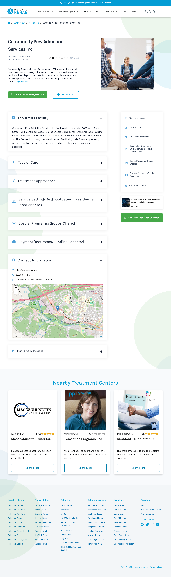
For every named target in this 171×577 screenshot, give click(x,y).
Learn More (33, 468)
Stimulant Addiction (96, 505)
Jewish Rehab (120, 523)
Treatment (119, 500)
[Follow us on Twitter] (147, 524)
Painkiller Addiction (95, 518)
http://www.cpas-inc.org (26, 270)
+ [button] (16, 287)
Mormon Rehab (120, 531)
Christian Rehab (120, 527)
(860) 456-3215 (23, 275)
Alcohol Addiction (95, 514)
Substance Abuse (97, 500)
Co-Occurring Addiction (124, 544)
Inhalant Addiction (95, 531)
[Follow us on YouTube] (157, 524)
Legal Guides (66, 539)
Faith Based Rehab (122, 535)
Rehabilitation (120, 510)
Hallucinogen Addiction (97, 523)
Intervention (66, 534)
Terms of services (141, 567)
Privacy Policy (155, 567)
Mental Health (67, 505)
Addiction (66, 500)
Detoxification (120, 505)
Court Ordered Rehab (70, 543)
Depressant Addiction (97, 510)
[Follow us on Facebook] (142, 524)
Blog (143, 505)
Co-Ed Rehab (120, 518)
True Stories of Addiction (151, 510)
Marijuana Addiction (96, 527)
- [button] (16, 292)
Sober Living (119, 514)
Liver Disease (66, 530)
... (20, 82)
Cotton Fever (66, 514)
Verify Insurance (147, 514)
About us (145, 500)
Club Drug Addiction (96, 540)
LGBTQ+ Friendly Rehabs (71, 518)
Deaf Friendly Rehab (122, 540)
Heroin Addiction (95, 544)
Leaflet (100, 336)
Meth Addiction (94, 535)
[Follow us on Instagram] (152, 524)
